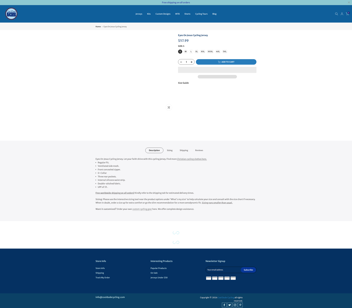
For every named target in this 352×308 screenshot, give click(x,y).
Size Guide (183, 83)
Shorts (187, 14)
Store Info (100, 268)
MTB (177, 14)
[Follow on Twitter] (229, 305)
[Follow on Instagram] (235, 305)
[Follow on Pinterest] (240, 305)
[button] (217, 70)
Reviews (199, 150)
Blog (214, 14)
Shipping (184, 150)
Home (98, 27)
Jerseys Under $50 (159, 277)
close (3, 2)
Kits (149, 14)
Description (154, 150)
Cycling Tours (201, 14)
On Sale (154, 273)
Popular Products (159, 268)
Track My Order (103, 277)
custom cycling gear (142, 209)
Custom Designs (163, 14)
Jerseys (139, 14)
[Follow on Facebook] (224, 305)
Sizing (170, 150)
